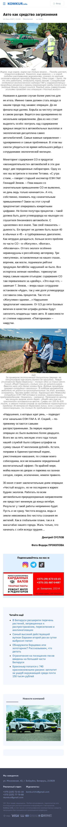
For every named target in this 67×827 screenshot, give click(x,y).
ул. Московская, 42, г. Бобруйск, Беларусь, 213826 (29, 780)
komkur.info (8, 808)
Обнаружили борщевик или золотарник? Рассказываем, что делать (32, 648)
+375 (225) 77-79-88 (13, 794)
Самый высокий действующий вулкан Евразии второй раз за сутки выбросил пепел (34, 637)
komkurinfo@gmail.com (37, 792)
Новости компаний (33, 698)
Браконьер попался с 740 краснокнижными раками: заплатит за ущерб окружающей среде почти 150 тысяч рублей (34, 671)
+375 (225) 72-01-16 (13, 792)
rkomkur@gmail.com (13, 797)
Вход (58, 3)
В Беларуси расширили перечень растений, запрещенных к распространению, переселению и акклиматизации (33, 625)
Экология (28, 19)
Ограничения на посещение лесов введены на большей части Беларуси (33, 659)
